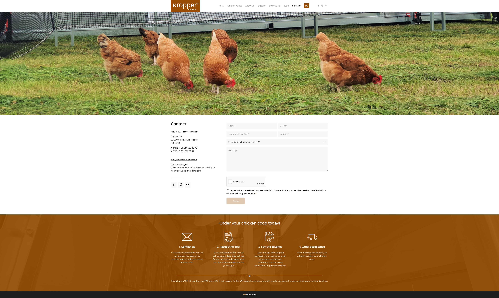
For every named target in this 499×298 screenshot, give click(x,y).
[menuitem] (220, 6)
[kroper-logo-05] (185, 6)
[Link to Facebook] (318, 6)
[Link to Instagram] (322, 6)
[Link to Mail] (326, 6)
